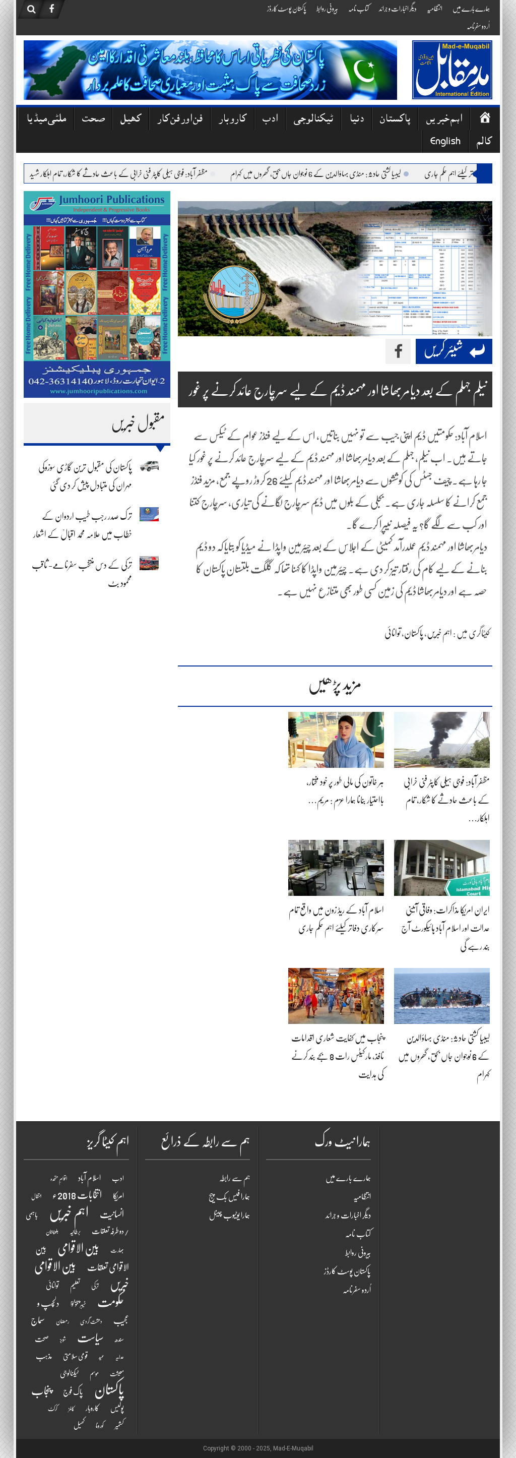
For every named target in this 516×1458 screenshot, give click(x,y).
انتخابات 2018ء (77, 1195)
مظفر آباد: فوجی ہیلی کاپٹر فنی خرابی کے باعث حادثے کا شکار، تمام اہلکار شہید (146, 173)
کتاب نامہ (358, 9)
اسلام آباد (89, 1178)
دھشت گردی (91, 1321)
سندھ (119, 1339)
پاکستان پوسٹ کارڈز (286, 9)
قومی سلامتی (75, 1356)
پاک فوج (73, 1391)
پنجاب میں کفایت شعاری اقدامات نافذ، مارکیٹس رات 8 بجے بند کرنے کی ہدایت (337, 1056)
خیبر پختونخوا (78, 1304)
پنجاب (41, 1390)
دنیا (356, 120)
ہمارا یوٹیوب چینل (229, 1215)
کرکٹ (52, 1409)
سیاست (90, 1338)
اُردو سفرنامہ (478, 26)
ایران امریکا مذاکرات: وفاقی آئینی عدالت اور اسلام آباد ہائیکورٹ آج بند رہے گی (445, 928)
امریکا (118, 1196)
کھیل (130, 120)
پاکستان (395, 120)
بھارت (117, 1250)
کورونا (100, 1425)
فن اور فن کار (180, 120)
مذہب (44, 1356)
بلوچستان (52, 1232)
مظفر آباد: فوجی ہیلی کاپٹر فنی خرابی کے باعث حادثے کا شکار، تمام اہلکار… (447, 800)
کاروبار (232, 120)
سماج (38, 1320)
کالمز (72, 1409)
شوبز (63, 1340)
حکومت (110, 1302)
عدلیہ (119, 1357)
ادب (270, 120)
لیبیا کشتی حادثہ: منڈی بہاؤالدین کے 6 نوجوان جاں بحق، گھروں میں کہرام (343, 173)
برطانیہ (75, 1231)
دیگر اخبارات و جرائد (398, 9)
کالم (484, 142)
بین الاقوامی (78, 1248)
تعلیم (75, 1286)
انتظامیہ (434, 9)
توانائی (392, 633)
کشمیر (119, 1425)
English (445, 142)
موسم (94, 1373)
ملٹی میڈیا (46, 120)
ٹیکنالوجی (313, 120)
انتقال (36, 1196)
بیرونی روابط (327, 9)
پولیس (117, 1408)
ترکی (95, 1286)
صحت (93, 120)
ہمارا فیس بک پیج (229, 1196)
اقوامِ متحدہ (58, 1179)
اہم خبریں (444, 120)
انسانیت (112, 1214)
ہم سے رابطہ (234, 1178)
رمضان (62, 1321)
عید (101, 1357)
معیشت (117, 1373)
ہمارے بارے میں (471, 9)
